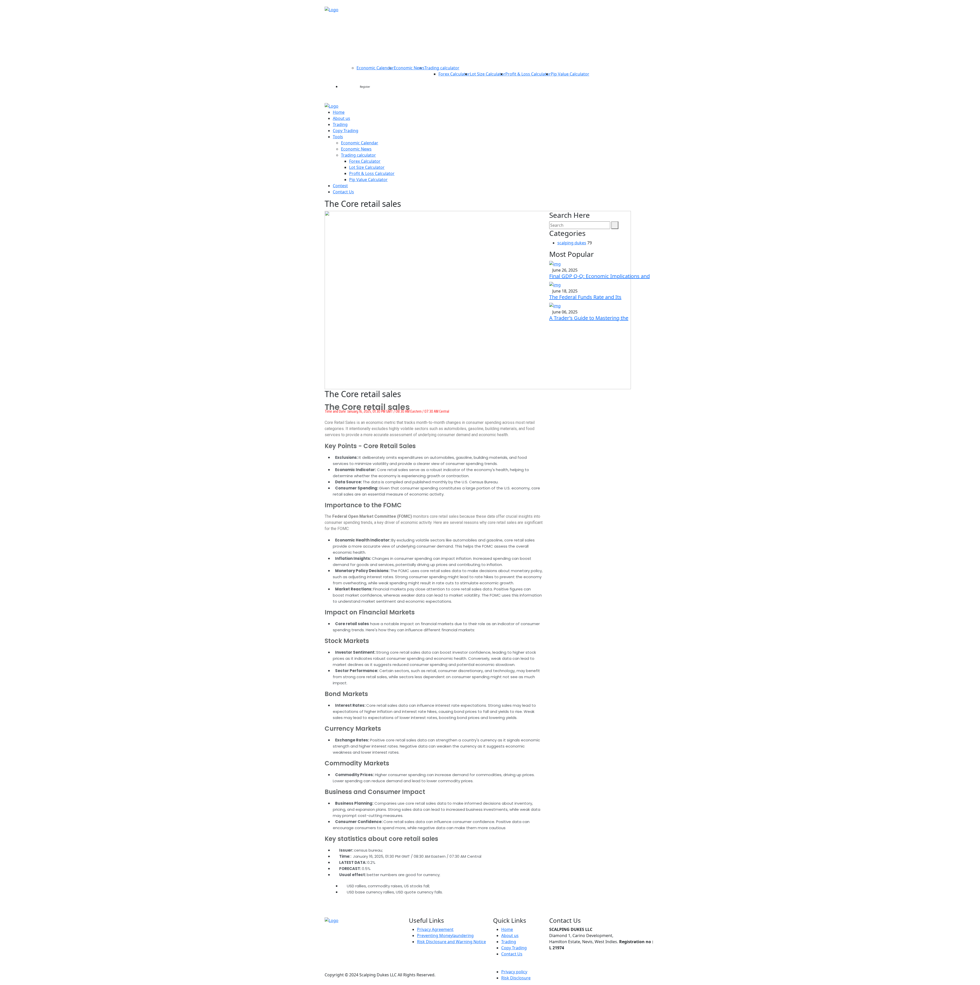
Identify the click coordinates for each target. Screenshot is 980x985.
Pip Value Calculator (570, 74)
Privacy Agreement (435, 929)
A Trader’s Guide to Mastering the (588, 317)
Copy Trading (424, 25)
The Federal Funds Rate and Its (585, 297)
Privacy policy (514, 972)
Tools (348, 51)
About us (370, 25)
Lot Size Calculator (487, 74)
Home (348, 25)
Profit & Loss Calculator (528, 74)
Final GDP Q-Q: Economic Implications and (599, 276)
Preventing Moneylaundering (445, 935)
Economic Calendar (375, 68)
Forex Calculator (454, 74)
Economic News (409, 68)
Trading (395, 25)
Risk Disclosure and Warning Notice (451, 941)
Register (365, 87)
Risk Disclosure (516, 978)
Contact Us (632, 51)
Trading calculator (441, 68)
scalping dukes (571, 243)
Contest (605, 51)
